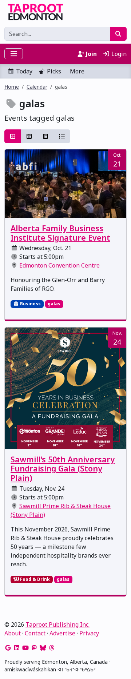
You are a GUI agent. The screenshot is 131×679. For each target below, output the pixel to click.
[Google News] (8, 648)
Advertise (62, 633)
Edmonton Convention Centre (59, 265)
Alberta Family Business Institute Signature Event (60, 233)
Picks (54, 71)
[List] (61, 136)
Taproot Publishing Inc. (57, 624)
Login (118, 54)
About (12, 633)
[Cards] (12, 136)
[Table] (45, 136)
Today (24, 71)
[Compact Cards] (29, 136)
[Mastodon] (34, 648)
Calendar (37, 86)
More (77, 71)
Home (11, 86)
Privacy (89, 633)
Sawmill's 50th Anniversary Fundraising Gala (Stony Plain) (63, 468)
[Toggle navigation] (13, 53)
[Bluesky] (43, 648)
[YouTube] (25, 648)
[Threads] (51, 648)
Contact (35, 633)
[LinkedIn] (16, 648)
